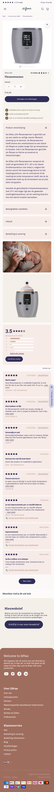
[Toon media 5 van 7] (29, 66)
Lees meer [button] (9, 414)
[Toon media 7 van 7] (33, 66)
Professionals (10, 717)
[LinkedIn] (25, 673)
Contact (7, 754)
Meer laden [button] (27, 581)
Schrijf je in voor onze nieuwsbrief (24, 624)
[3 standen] (20, 303)
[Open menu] (5, 8)
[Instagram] (12, 673)
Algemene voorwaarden (39, 774)
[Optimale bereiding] (27, 309)
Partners (7, 701)
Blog (6, 742)
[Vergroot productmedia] (47, 24)
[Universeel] (33, 293)
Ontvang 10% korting (51, 398)
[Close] (52, 387)
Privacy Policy (44, 777)
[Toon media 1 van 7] (20, 66)
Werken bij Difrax (11, 713)
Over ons (8, 693)
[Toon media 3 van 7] (24, 66)
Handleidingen (10, 746)
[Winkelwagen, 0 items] (47, 8)
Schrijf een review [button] (14, 359)
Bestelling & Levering (13, 734)
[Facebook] (19, 673)
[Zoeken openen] (42, 8)
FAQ (5, 730)
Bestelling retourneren (14, 738)
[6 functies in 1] (27, 283)
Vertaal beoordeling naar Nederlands (23, 518)
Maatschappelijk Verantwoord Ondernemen (23, 705)
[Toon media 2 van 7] (22, 66)
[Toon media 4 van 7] (27, 66)
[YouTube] (6, 673)
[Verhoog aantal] (21, 87)
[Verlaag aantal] (9, 87)
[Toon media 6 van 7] (31, 66)
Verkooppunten (11, 697)
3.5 (8, 331)
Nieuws (7, 709)
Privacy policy (10, 750)
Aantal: (7, 82)
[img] (11, 375)
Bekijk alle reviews (17, 353)
